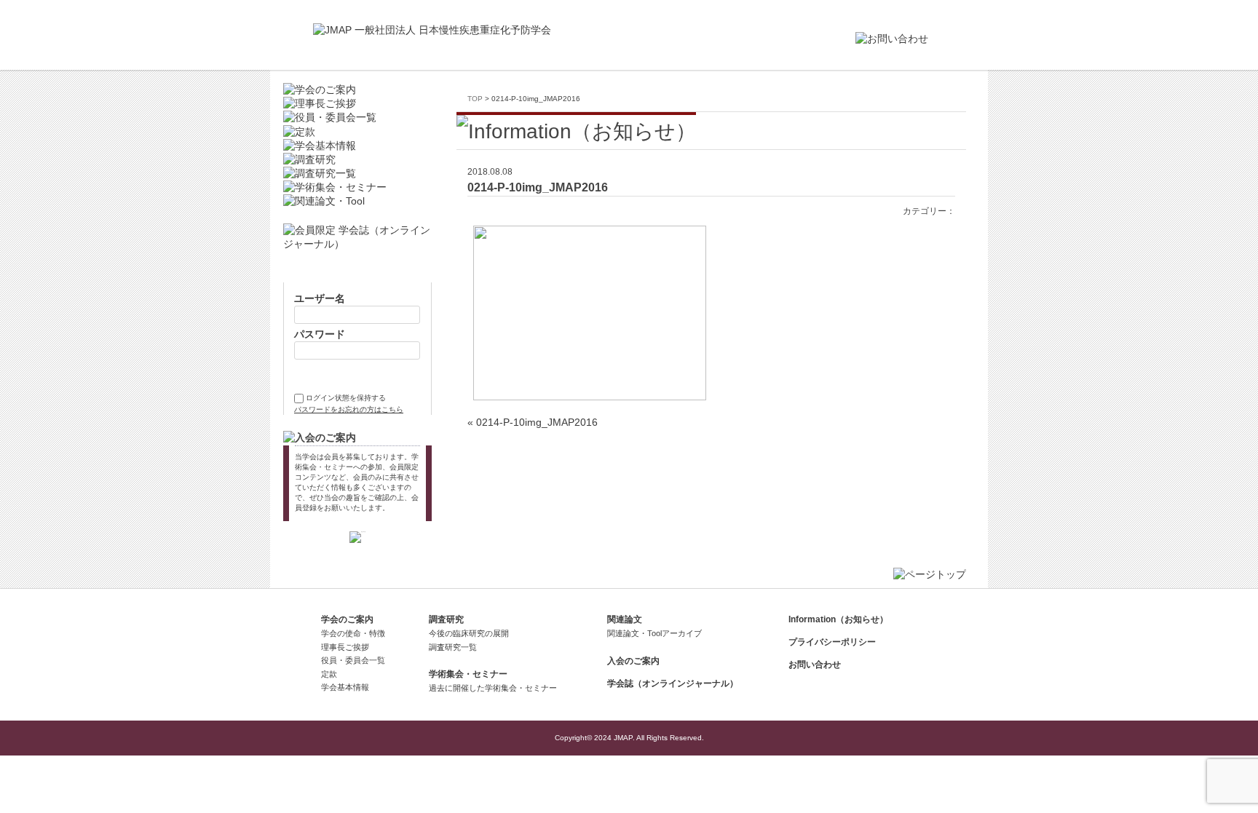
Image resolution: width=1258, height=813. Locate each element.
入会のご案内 (633, 661)
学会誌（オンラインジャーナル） (672, 683)
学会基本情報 (345, 687)
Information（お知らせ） (838, 619)
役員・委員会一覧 (353, 660)
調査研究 (446, 619)
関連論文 (624, 619)
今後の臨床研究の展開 (469, 633)
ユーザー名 (319, 298)
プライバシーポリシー (832, 642)
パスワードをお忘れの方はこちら (348, 409)
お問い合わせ (814, 664)
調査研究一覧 (453, 647)
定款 (329, 674)
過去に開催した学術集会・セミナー (493, 687)
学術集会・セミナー (468, 674)
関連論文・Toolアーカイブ (654, 633)
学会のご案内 (347, 619)
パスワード (319, 334)
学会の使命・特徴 (353, 633)
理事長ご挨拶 (345, 647)
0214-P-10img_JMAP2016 (537, 422)
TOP (475, 99)
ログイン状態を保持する (346, 398)
